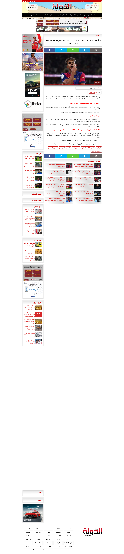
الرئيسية (68, 529)
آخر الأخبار (38, 206)
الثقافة (48, 536)
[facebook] (37, 1)
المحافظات (45, 15)
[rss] (30, 1)
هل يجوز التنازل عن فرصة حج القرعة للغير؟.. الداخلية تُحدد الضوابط (37, 18)
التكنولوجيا (58, 536)
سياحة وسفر (68, 546)
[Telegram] (84, 50)
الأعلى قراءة (37, 303)
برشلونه (98, 148)
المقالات (28, 536)
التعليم (38, 539)
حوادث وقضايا (78, 15)
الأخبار (90, 15)
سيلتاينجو (61, 148)
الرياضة (71, 15)
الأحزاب (58, 539)
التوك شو (28, 539)
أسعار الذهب (36, 200)
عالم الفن (58, 543)
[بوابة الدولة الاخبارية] (33, 513)
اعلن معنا (48, 546)
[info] (25, 1)
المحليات (48, 539)
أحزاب (48, 543)
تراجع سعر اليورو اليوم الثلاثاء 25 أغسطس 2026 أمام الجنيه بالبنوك (81, 18)
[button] (24, 513)
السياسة (58, 15)
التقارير (52, 15)
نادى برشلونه (75, 148)
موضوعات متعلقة (94, 161)
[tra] (32, 140)
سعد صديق (92, 92)
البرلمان (64, 15)
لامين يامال (91, 148)
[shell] (32, 43)
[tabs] (23, 1)
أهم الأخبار (37, 240)
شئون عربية (38, 543)
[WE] (32, 62)
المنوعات (31, 15)
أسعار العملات (36, 194)
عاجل (85, 15)
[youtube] (32, 1)
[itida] (32, 104)
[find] (28, 1)
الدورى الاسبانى (52, 148)
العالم (68, 539)
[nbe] (62, 29)
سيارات (28, 543)
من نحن (58, 546)
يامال (67, 148)
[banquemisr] (62, 22)
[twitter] (35, 1)
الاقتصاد (38, 15)
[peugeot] (32, 85)
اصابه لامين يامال (95, 151)
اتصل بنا (28, 546)
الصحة (38, 536)
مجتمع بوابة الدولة (68, 543)
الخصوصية (38, 546)
